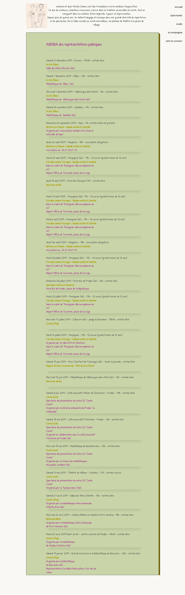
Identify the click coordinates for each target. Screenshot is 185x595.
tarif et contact (174, 41)
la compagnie (175, 32)
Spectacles (176, 15)
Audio (179, 24)
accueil (178, 7)
